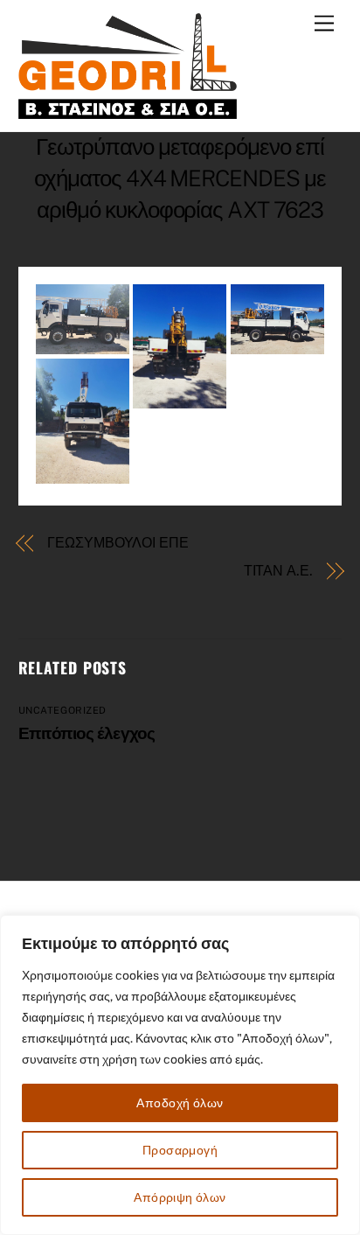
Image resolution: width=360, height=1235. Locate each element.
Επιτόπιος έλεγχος (87, 733)
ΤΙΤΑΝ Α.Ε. (278, 570)
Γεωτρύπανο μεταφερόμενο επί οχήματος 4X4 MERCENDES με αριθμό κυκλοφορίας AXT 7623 (180, 178)
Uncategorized (62, 710)
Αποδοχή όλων (179, 1103)
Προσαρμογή (180, 1150)
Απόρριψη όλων (179, 1197)
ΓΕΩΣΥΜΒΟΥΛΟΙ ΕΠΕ (118, 542)
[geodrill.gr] (127, 109)
